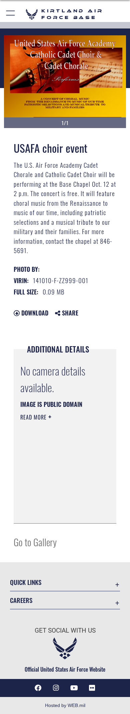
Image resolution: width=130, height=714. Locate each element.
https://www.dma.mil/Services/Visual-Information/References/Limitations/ (60, 511)
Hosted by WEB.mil (65, 705)
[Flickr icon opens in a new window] (92, 688)
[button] (11, 14)
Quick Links (25, 582)
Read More (34, 417)
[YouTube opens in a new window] (74, 688)
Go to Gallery (35, 542)
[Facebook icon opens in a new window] (38, 688)
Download (34, 312)
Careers (21, 600)
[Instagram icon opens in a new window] (56, 688)
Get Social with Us (65, 630)
